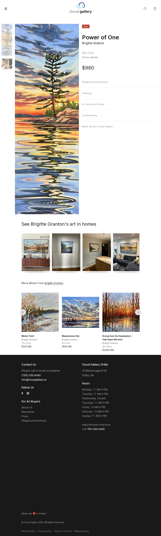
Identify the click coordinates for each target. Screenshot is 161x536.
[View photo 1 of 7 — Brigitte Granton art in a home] (36, 252)
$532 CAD (26, 346)
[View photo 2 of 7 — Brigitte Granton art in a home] (66, 252)
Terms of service (63, 531)
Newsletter (28, 411)
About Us (27, 407)
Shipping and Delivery (34, 420)
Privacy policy (45, 531)
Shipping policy (81, 531)
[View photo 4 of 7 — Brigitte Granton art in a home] (127, 252)
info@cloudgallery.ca (34, 379)
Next (138, 312)
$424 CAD (67, 346)
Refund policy (29, 531)
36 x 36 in (107, 346)
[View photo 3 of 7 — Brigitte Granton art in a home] (97, 252)
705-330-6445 (96, 429)
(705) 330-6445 (31, 375)
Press (25, 416)
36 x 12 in (88, 52)
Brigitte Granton (93, 43)
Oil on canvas (90, 57)
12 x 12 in (26, 343)
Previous (23, 312)
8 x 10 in (66, 343)
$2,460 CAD (108, 350)
